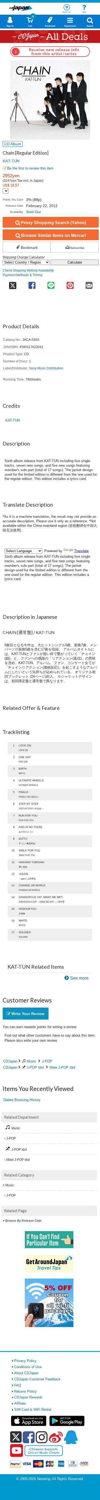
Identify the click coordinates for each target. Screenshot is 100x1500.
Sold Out (33, 212)
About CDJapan (26, 1373)
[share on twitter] (12, 284)
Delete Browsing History (22, 1100)
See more (79, 978)
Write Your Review (27, 1014)
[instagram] (42, 1437)
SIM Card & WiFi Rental (32, 1410)
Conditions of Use (28, 1367)
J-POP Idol (35, 1067)
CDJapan (10, 1061)
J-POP (47, 1061)
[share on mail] (89, 284)
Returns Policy (25, 1391)
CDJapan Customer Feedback (37, 1379)
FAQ (17, 1385)
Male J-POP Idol (62, 1067)
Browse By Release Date (23, 1221)
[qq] (71, 1437)
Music (31, 1061)
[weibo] (56, 1437)
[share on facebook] (31, 284)
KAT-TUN (11, 161)
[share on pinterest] (70, 284)
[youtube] (16, 1450)
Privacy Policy (25, 1361)
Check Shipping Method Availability (28, 270)
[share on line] (51, 284)
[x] (16, 1437)
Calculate (74, 262)
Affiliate (20, 1403)
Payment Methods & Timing (22, 275)
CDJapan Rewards (28, 1397)
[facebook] (29, 1437)
